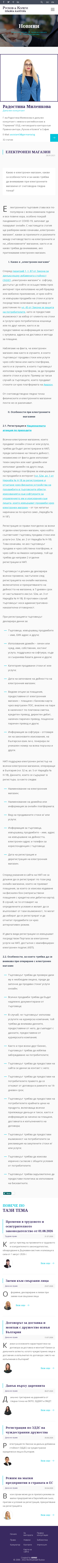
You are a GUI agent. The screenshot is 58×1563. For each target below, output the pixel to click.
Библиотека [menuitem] (42, 1540)
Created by (29, 1558)
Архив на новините (39, 32)
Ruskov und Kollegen (19, 32)
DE (47, 2)
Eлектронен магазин (31, 34)
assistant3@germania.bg (22, 134)
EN (52, 2)
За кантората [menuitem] (28, 1534)
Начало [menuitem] (13, 1534)
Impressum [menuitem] (42, 1544)
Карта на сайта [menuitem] (28, 1550)
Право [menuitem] (13, 1540)
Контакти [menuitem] (28, 1544)
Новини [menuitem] (27, 1540)
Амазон (48, 384)
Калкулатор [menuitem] (15, 1544)
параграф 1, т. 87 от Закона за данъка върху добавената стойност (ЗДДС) (26, 275)
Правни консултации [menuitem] (42, 1534)
